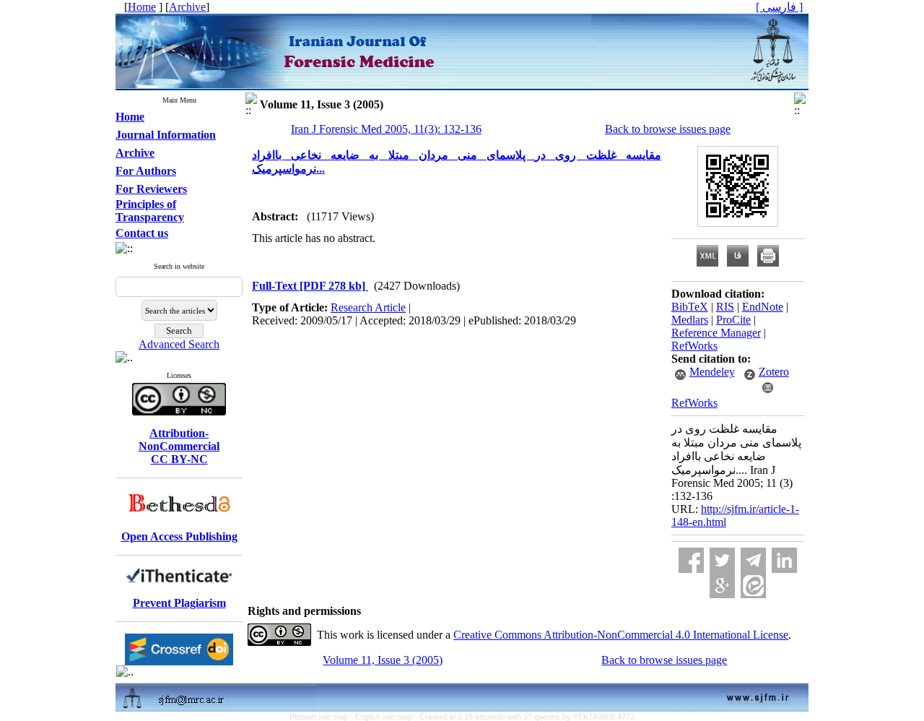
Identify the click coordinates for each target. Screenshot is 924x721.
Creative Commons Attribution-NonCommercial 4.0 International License (620, 635)
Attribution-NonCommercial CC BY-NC (179, 446)
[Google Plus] (722, 585)
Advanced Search (179, 344)
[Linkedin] (784, 560)
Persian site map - (322, 716)
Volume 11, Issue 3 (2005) (383, 660)
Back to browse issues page (668, 129)
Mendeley (712, 372)
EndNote (762, 307)
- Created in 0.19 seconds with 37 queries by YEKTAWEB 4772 (524, 716)
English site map (384, 716)
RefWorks (694, 346)
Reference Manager (716, 333)
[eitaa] (753, 585)
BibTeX (689, 307)
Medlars (689, 320)
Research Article (368, 307)
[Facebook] (691, 560)
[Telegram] (753, 560)
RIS (725, 307)
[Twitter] (722, 560)
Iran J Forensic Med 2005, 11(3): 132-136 (386, 129)
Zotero (774, 372)
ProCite (733, 320)
